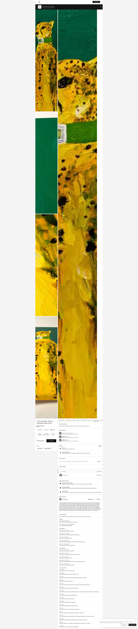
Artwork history (83, 420)
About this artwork (62, 420)
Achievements (102, 420)
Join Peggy (96, 1)
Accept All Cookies (132, 624)
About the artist (89, 420)
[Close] (135, 620)
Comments (78, 420)
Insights (73, 420)
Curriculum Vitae (96, 420)
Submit (99, 461)
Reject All (124, 624)
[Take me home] (39, 2)
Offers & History (69, 420)
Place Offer (51, 440)
